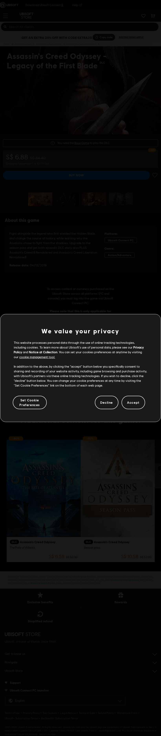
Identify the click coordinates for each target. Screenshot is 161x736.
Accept (133, 402)
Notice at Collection (43, 352)
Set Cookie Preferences (29, 402)
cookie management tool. (37, 357)
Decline (106, 402)
